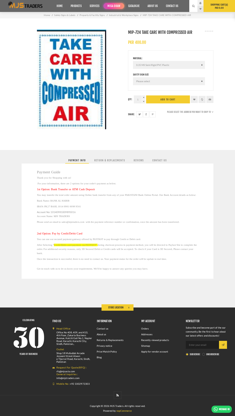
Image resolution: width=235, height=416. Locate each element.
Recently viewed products (155, 340)
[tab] (77, 160)
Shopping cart (219, 6)
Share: (131, 114)
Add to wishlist (194, 99)
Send (223, 345)
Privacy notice (104, 345)
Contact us (102, 328)
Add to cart (168, 99)
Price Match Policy (107, 351)
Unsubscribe (212, 354)
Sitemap (145, 345)
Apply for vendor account (154, 351)
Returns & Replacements (110, 340)
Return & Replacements (109, 160)
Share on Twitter (139, 114)
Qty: (130, 99)
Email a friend (209, 99)
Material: (137, 58)
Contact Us (159, 160)
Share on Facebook (146, 114)
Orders (145, 328)
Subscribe (195, 354)
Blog (99, 357)
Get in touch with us (47, 268)
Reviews (139, 160)
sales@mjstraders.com (73, 222)
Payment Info (77, 160)
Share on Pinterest (153, 114)
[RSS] (117, 395)
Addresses (147, 334)
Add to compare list (202, 99)
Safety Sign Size (141, 74)
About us (101, 334)
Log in (203, 3)
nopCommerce (124, 410)
